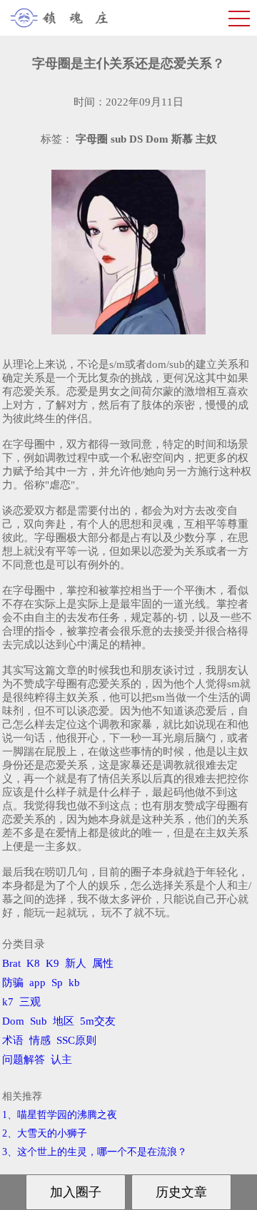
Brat (11, 963)
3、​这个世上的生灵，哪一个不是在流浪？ (94, 1152)
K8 (33, 963)
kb (74, 982)
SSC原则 (76, 1040)
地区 (63, 1021)
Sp (57, 982)
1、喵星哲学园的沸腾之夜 (59, 1114)
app (37, 982)
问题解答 (23, 1059)
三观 (30, 1002)
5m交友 (98, 1021)
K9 (52, 963)
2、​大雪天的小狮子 (44, 1133)
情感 (40, 1040)
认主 (61, 1059)
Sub (38, 1021)
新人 (75, 963)
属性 (103, 963)
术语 (13, 1040)
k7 (8, 1002)
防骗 (13, 982)
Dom (13, 1021)
